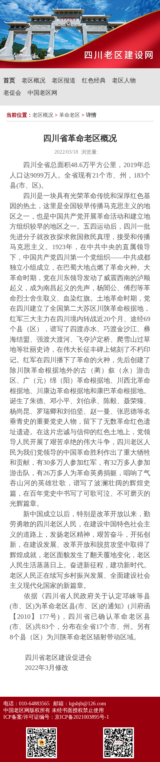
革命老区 (69, 115)
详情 (91, 115)
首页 (9, 80)
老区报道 (64, 80)
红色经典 (94, 80)
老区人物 (124, 80)
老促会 (12, 93)
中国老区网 (42, 93)
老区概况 (33, 80)
